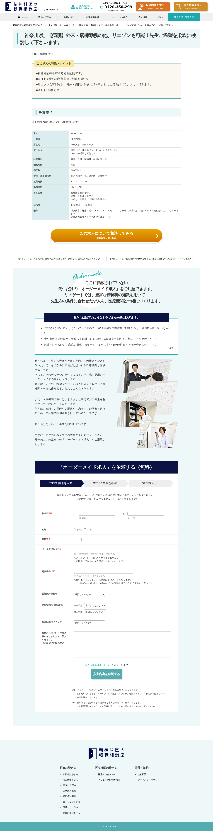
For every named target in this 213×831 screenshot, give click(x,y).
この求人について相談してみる (106, 235)
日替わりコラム (70, 807)
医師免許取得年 (50, 593)
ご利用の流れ (68, 17)
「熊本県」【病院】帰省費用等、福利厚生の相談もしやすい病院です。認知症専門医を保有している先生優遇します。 (61, 259)
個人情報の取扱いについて (99, 665)
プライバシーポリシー (149, 780)
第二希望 (78, 611)
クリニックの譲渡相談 (109, 780)
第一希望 (78, 605)
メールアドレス (51, 549)
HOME (27, 25)
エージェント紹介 (119, 17)
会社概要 (142, 17)
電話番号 (48, 571)
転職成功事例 (92, 17)
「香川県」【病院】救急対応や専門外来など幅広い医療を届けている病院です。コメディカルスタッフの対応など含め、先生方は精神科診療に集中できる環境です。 (154, 259)
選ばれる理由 (44, 17)
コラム (160, 17)
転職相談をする (155, 6)
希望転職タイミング (52, 622)
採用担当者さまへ (107, 774)
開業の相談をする (71, 813)
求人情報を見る (193, 6)
